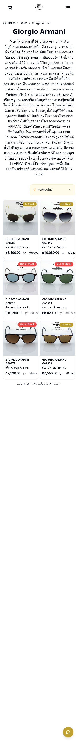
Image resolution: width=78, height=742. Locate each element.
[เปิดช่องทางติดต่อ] (68, 732)
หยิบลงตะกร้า (36, 253)
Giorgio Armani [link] (41, 23)
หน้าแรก (11, 23)
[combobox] (55, 190)
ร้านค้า (23, 23)
